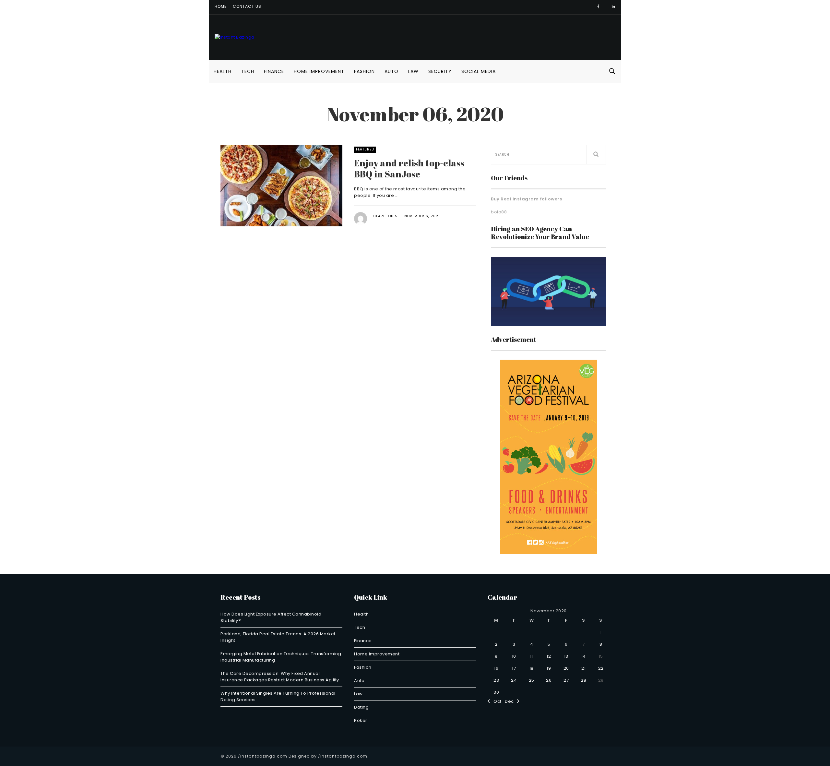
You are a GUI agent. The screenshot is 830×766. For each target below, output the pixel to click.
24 (514, 680)
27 (566, 680)
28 (583, 680)
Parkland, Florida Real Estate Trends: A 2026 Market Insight (278, 637)
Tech (247, 71)
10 (514, 656)
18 (531, 668)
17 (514, 668)
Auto (391, 71)
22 (601, 668)
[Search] (596, 154)
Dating (361, 707)
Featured (365, 149)
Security (440, 71)
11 (531, 656)
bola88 (499, 212)
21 (583, 668)
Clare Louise (386, 216)
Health (222, 71)
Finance (274, 71)
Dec (511, 701)
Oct (496, 701)
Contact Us (247, 6)
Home (221, 6)
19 (549, 668)
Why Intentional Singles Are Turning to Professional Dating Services (278, 696)
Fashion (364, 71)
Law (413, 71)
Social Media (478, 71)
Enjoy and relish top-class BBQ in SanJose (409, 168)
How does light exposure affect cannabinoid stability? (270, 617)
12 (549, 656)
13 (566, 656)
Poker (360, 720)
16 (496, 668)
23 (496, 680)
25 (531, 680)
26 (548, 680)
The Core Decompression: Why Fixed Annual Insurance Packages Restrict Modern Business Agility (279, 676)
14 (583, 656)
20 (566, 668)
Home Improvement (319, 71)
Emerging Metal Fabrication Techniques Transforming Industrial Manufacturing (280, 657)
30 (496, 692)
